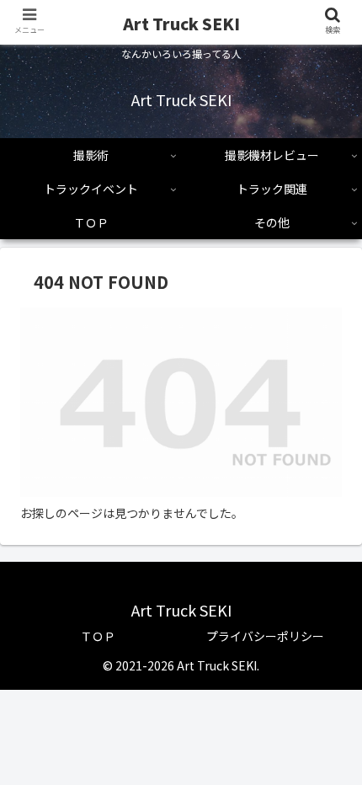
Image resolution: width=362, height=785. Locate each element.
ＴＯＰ (97, 635)
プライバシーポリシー (265, 635)
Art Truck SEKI (181, 23)
